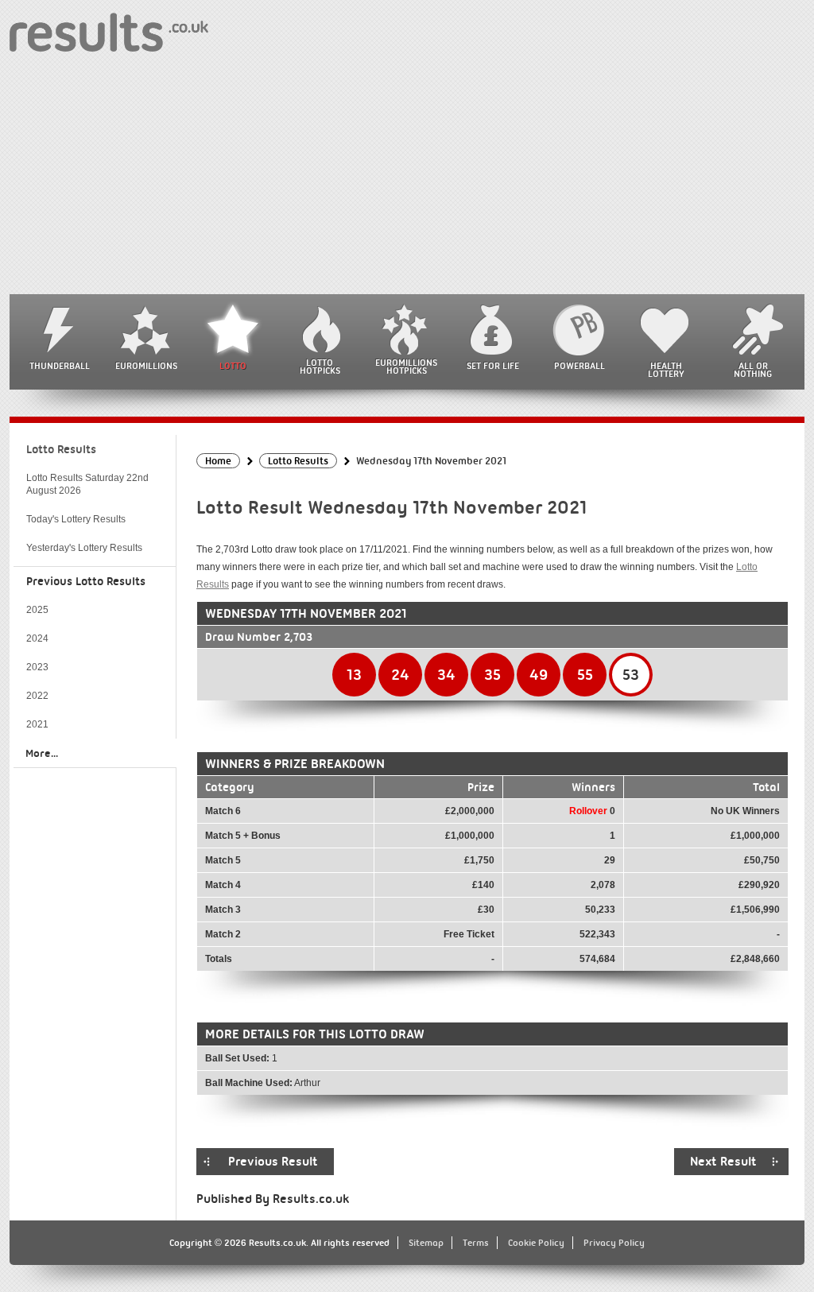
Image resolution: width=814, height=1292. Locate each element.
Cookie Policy (536, 1242)
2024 (37, 638)
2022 (37, 695)
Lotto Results (61, 449)
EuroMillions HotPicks (406, 366)
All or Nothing (753, 369)
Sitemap (426, 1242)
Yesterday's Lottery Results (84, 547)
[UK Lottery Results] (109, 31)
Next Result (723, 1161)
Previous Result (273, 1161)
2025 (37, 609)
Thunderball (59, 365)
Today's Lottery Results (76, 519)
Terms (476, 1242)
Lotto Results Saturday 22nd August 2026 (87, 484)
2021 (37, 724)
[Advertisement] (407, 175)
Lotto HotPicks (320, 366)
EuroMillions (146, 365)
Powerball (579, 365)
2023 (37, 667)
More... (41, 753)
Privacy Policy (614, 1242)
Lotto (232, 365)
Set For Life (493, 365)
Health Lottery (666, 369)
